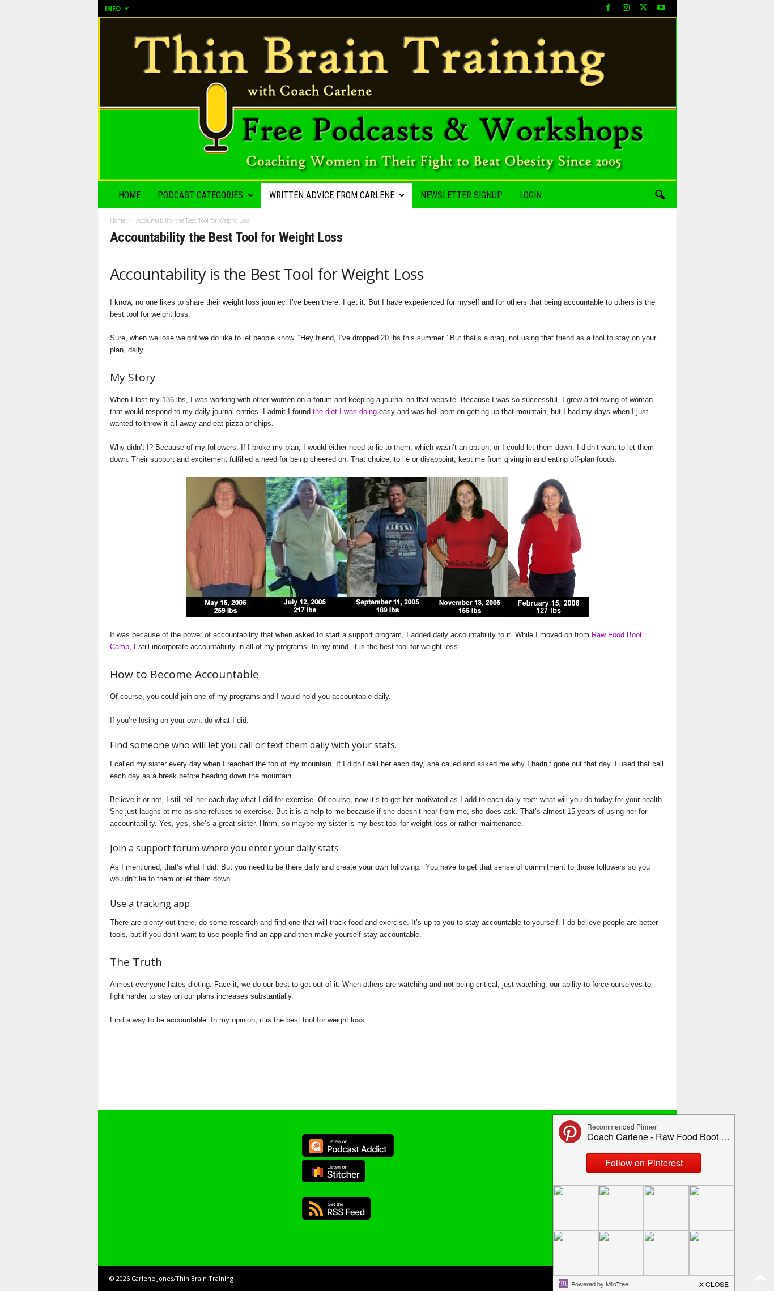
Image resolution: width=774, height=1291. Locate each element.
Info (113, 8)
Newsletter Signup (461, 195)
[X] (643, 8)
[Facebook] (608, 8)
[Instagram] (626, 8)
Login (531, 195)
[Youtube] (661, 8)
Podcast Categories (200, 195)
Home (129, 195)
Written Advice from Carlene (331, 195)
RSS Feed (336, 1208)
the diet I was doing (345, 411)
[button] (659, 195)
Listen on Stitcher (333, 1171)
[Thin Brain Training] (387, 99)
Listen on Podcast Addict (348, 1145)
